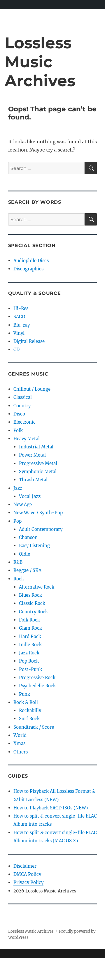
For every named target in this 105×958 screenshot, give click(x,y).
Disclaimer (24, 866)
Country (22, 405)
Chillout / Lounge (31, 389)
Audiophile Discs (31, 260)
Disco (19, 414)
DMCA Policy (27, 874)
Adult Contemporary (40, 529)
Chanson (28, 537)
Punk (24, 694)
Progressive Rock (37, 677)
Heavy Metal (26, 438)
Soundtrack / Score (33, 727)
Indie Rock (30, 644)
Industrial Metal (36, 447)
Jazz (17, 488)
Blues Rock (30, 595)
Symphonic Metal (38, 471)
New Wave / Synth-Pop (38, 512)
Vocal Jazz (30, 496)
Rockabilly (30, 710)
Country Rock (33, 611)
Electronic (24, 422)
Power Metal (32, 455)
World (20, 735)
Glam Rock (30, 628)
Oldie (24, 554)
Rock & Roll (25, 702)
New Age (22, 504)
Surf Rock (29, 718)
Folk (18, 430)
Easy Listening (34, 545)
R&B (17, 562)
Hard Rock (30, 636)
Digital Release (29, 341)
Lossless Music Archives (40, 61)
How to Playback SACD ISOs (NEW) (50, 808)
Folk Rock (29, 620)
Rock (18, 579)
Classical (22, 397)
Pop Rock (29, 661)
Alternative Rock (36, 587)
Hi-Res (20, 308)
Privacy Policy (28, 882)
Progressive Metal (38, 463)
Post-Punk (30, 669)
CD (16, 349)
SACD (19, 316)
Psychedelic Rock (37, 685)
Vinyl (18, 333)
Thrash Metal (33, 479)
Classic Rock (32, 603)
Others (20, 752)
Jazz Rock (29, 653)
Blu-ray (21, 325)
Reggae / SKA (27, 570)
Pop (17, 521)
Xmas (19, 743)
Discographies (28, 269)
